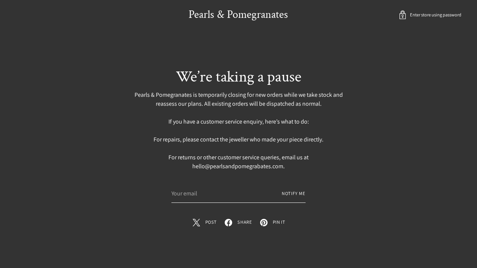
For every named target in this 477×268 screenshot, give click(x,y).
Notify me (294, 193)
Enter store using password (435, 15)
